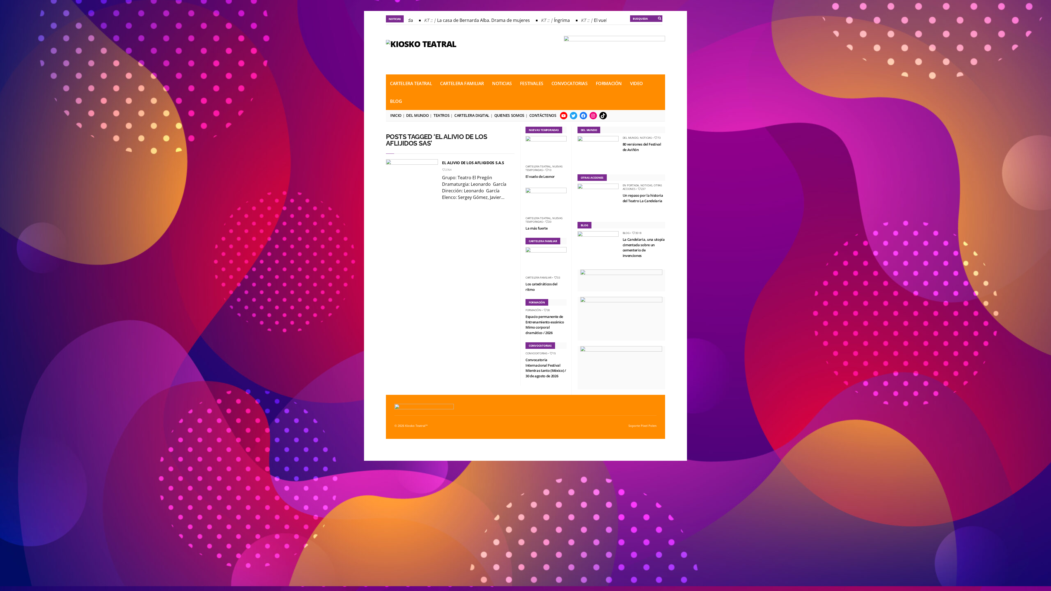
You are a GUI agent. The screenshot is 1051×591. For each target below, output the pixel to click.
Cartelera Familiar (462, 83)
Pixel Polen (649, 426)
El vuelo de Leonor (599, 20)
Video (636, 83)
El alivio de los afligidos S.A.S (473, 162)
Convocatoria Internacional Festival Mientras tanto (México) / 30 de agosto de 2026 (546, 367)
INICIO (396, 115)
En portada (631, 185)
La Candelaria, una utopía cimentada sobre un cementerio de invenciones (644, 247)
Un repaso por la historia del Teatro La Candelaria (643, 198)
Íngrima (548, 20)
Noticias (502, 83)
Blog (396, 101)
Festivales (531, 83)
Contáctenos (542, 115)
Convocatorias (570, 83)
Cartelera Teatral (411, 83)
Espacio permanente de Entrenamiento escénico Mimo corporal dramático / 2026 (545, 324)
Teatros (441, 115)
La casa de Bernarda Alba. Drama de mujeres (469, 20)
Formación (609, 83)
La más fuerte (537, 228)
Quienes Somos (509, 115)
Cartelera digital (471, 115)
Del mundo (417, 115)
